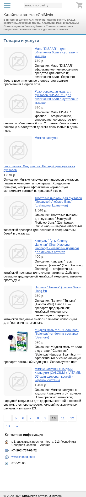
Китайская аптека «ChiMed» (28, 15)
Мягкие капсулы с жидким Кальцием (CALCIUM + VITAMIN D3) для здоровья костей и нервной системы (58, 374)
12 (72, 418)
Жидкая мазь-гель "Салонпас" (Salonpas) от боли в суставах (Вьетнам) (57, 333)
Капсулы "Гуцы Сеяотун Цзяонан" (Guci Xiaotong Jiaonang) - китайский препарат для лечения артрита (57, 246)
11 (63, 418)
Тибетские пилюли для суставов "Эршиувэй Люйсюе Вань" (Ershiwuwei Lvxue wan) (58, 201)
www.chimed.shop (23, 457)
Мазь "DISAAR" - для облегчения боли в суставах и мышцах (56, 52)
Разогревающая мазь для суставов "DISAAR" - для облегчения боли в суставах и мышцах (56, 97)
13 (8, 426)
